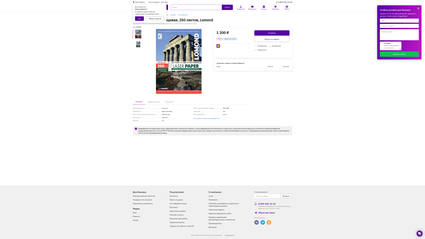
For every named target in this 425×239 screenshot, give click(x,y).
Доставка (164, 2)
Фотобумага (183, 15)
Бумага (173, 15)
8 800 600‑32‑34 (285, 2)
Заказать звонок (399, 54)
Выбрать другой (155, 19)
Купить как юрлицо (272, 39)
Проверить (286, 196)
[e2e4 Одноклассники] (269, 222)
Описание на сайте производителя (207, 118)
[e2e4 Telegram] (263, 222)
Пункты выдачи (154, 2)
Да (139, 19)
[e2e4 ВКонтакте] (256, 222)
